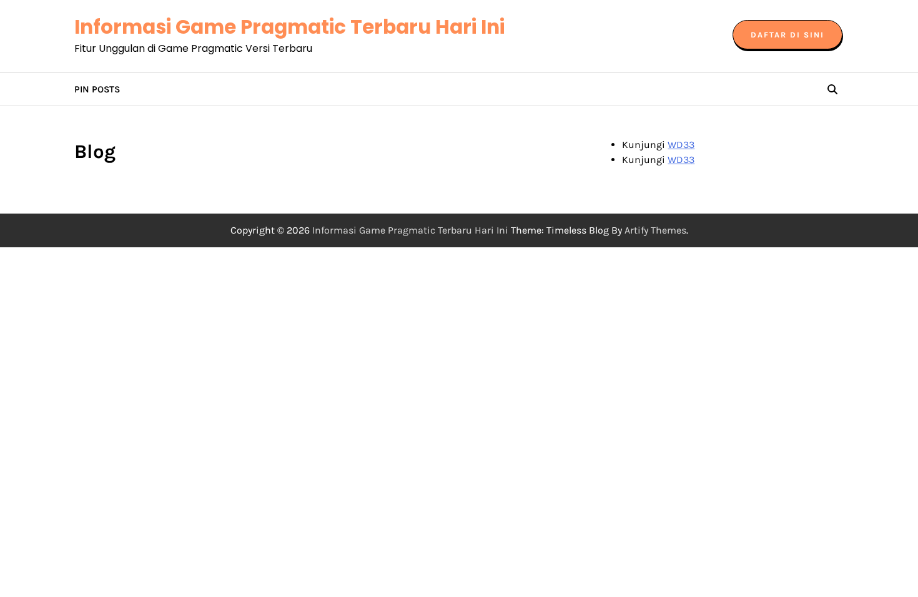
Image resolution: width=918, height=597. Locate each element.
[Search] (832, 89)
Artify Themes (655, 230)
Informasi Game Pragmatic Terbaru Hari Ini (289, 27)
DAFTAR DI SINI (787, 34)
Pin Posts (97, 89)
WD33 (681, 144)
